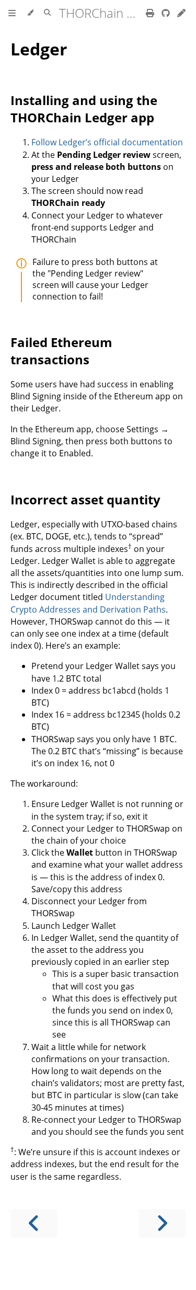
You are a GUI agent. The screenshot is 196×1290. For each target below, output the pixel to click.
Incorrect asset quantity (85, 499)
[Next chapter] (162, 1223)
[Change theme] (30, 13)
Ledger (38, 49)
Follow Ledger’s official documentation (107, 142)
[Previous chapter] (33, 1223)
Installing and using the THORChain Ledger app (83, 108)
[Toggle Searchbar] (47, 13)
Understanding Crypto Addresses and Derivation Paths (88, 603)
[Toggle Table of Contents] (12, 13)
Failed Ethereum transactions (61, 350)
